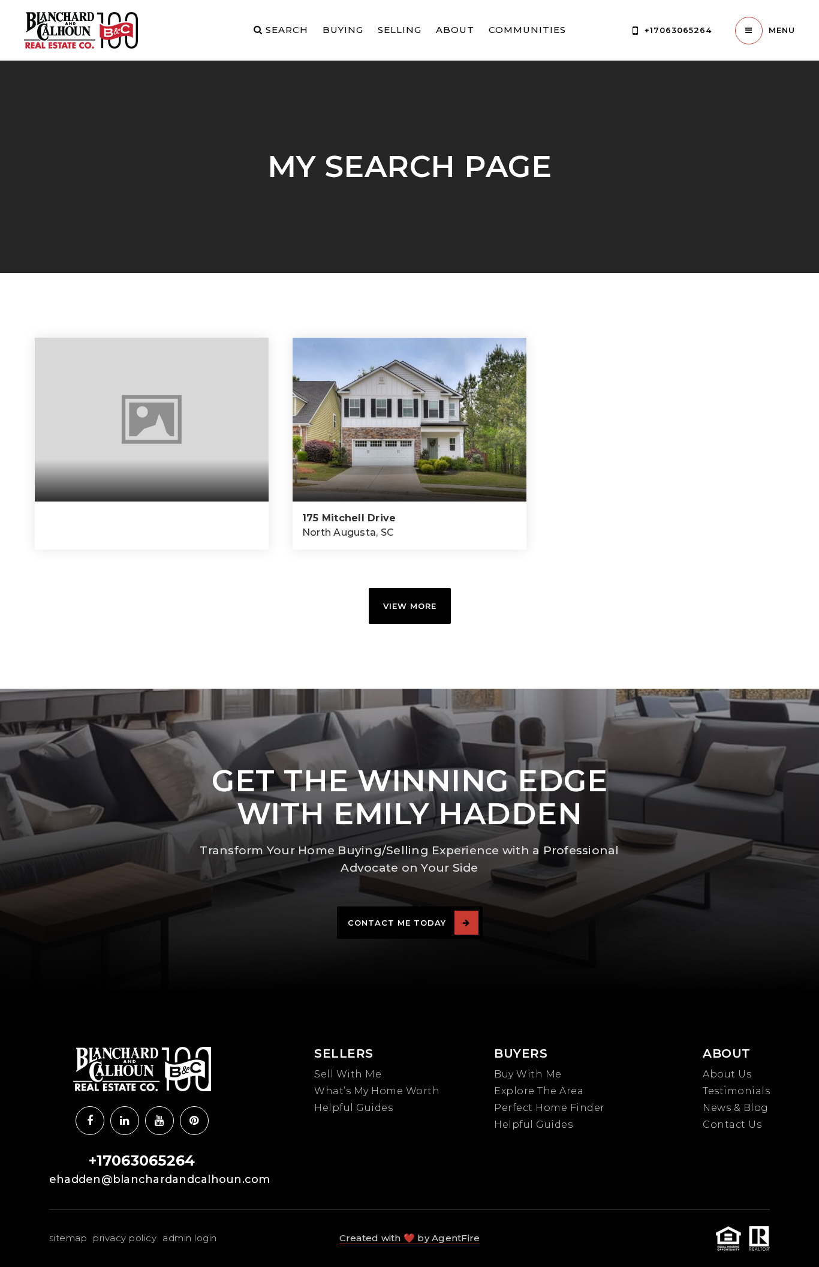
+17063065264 (678, 30)
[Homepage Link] (81, 29)
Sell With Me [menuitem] (347, 1074)
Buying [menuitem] (343, 29)
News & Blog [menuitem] (736, 1107)
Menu (782, 30)
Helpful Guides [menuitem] (353, 1107)
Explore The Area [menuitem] (538, 1091)
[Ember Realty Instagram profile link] (124, 1120)
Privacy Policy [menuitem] (124, 1238)
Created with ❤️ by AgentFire (409, 1238)
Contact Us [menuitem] (732, 1124)
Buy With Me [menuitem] (528, 1074)
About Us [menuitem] (727, 1074)
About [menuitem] (455, 29)
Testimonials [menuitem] (736, 1091)
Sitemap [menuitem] (68, 1238)
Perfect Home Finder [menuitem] (549, 1107)
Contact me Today (397, 922)
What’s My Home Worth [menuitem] (376, 1091)
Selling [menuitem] (399, 29)
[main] (409, 344)
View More (409, 606)
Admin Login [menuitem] (189, 1238)
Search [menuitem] (285, 29)
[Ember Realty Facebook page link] (90, 1120)
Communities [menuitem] (527, 29)
